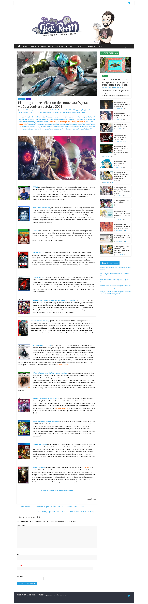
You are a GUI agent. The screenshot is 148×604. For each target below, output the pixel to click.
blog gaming (78, 110)
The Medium (80, 122)
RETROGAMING (91, 46)
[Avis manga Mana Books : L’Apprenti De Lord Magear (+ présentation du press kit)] (106, 145)
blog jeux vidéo (86, 110)
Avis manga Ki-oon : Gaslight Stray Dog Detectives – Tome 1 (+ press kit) (122, 191)
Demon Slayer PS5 (23, 112)
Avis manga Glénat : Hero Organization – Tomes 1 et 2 (120, 137)
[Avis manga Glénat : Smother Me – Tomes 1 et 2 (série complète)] (106, 223)
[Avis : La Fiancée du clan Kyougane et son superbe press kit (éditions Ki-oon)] (115, 58)
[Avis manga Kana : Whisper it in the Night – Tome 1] (106, 112)
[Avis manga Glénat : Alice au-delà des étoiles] (106, 160)
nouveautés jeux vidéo (78, 112)
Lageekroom (34, 110)
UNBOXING (59, 46)
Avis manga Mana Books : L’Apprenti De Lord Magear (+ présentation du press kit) (121, 150)
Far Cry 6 (31, 112)
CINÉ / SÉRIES (69, 46)
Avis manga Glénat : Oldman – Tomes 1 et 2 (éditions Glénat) (122, 104)
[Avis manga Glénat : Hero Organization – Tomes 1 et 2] (106, 134)
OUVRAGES (42, 46)
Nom (19, 554)
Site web (20, 576)
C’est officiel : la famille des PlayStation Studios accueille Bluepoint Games (51, 506)
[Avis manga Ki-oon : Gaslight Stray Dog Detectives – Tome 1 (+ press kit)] (106, 187)
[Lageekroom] (74, 10)
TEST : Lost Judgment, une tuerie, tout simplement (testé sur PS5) (66, 511)
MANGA (33, 46)
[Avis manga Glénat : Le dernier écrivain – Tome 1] (106, 235)
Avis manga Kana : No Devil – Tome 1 (121, 202)
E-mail (19, 565)
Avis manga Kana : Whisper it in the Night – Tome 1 (122, 115)
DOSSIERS (80, 46)
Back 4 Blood (70, 110)
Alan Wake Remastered (58, 110)
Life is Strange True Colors (65, 122)
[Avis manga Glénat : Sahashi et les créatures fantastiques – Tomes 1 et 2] (106, 210)
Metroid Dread (67, 112)
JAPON (50, 46)
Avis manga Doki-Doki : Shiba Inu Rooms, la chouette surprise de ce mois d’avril (122, 250)
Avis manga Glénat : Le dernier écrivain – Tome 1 (122, 237)
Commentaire (22, 525)
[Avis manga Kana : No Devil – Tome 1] (106, 200)
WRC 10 (53, 122)
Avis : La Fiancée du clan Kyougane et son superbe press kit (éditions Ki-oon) (115, 82)
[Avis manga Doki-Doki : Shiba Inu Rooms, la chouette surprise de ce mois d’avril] (106, 246)
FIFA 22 (37, 112)
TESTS (24, 46)
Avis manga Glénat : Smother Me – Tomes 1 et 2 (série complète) (122, 226)
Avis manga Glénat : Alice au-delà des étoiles (120, 163)
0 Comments (45, 110)
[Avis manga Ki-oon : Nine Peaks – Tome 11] (106, 124)
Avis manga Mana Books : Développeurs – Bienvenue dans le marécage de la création (122, 176)
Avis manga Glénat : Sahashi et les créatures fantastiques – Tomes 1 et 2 (122, 214)
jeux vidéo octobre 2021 (47, 112)
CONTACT (101, 46)
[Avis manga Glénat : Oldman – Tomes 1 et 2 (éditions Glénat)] (106, 101)
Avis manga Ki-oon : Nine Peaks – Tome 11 (121, 125)
